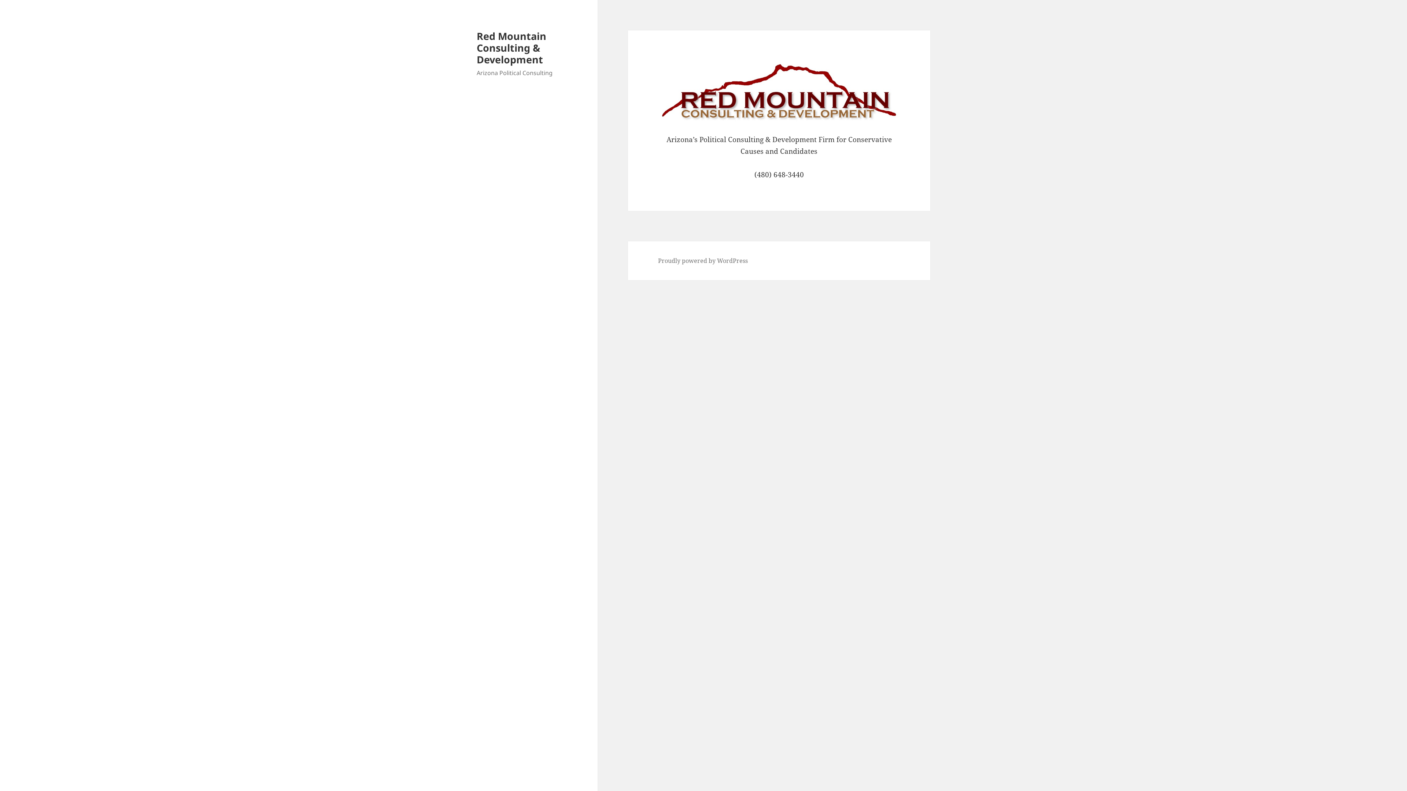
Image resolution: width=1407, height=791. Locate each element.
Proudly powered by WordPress (703, 261)
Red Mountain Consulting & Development (511, 47)
